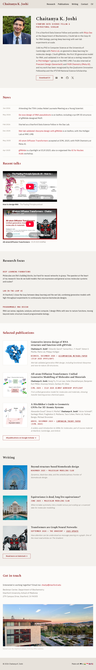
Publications (63, 4)
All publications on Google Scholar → (21, 438)
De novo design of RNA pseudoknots (35, 115)
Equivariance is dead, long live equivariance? (55, 497)
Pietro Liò (55, 51)
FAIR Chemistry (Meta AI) (78, 64)
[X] (72, 78)
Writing (75, 4)
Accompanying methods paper (73, 356)
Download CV (44, 78)
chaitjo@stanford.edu (51, 585)
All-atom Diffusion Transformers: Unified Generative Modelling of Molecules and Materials (58, 375)
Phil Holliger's (44, 61)
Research (51, 4)
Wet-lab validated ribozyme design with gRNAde (40, 131)
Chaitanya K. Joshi (15, 4)
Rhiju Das (88, 32)
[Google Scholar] (62, 78)
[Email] (56, 78)
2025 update (72, 531)
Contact (84, 4)
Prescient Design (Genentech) (49, 64)
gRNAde (22, 150)
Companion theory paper (68, 421)
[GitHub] (67, 78)
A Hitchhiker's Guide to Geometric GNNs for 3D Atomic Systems (50, 405)
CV (92, 4)
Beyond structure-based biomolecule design (55, 467)
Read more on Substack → (17, 556)
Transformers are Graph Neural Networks (54, 527)
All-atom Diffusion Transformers (33, 140)
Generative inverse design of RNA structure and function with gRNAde (51, 343)
